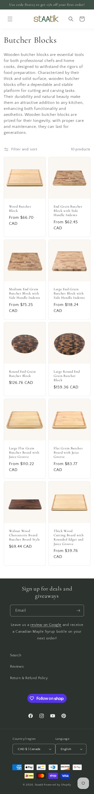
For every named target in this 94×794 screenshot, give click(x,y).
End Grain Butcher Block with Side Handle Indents (68, 210)
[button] (10, 18)
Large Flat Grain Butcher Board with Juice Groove (24, 452)
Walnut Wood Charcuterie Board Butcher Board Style (24, 535)
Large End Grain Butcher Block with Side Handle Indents (69, 293)
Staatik (39, 784)
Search (16, 655)
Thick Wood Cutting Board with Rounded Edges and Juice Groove (68, 537)
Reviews (17, 667)
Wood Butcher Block (20, 208)
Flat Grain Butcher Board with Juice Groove (68, 452)
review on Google (45, 625)
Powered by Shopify (57, 784)
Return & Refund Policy (29, 678)
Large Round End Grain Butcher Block (67, 375)
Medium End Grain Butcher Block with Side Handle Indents (24, 293)
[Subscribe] (78, 610)
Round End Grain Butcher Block (22, 373)
